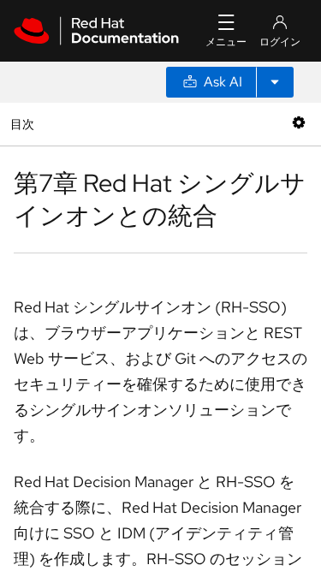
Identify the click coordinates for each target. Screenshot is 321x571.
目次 (24, 124)
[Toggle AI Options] (275, 82)
